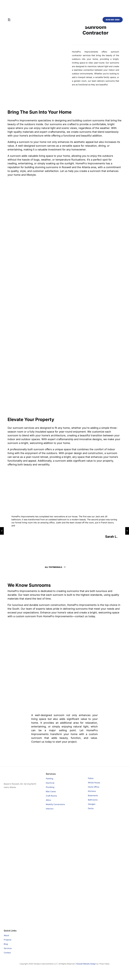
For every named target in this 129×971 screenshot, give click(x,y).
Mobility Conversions (55, 804)
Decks (91, 808)
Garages (91, 804)
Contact (7, 952)
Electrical (50, 783)
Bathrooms (93, 800)
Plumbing (50, 787)
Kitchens (92, 791)
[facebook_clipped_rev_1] (22, 845)
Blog (6, 944)
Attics (48, 800)
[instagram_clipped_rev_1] (22, 803)
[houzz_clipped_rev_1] (22, 886)
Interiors (49, 808)
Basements (93, 795)
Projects (7, 940)
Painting (49, 778)
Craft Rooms (51, 796)
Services (8, 948)
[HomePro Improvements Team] (31, 5)
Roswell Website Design (86, 964)
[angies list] (9, 794)
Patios (90, 778)
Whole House (94, 782)
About (6, 935)
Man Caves (51, 791)
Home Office (93, 787)
